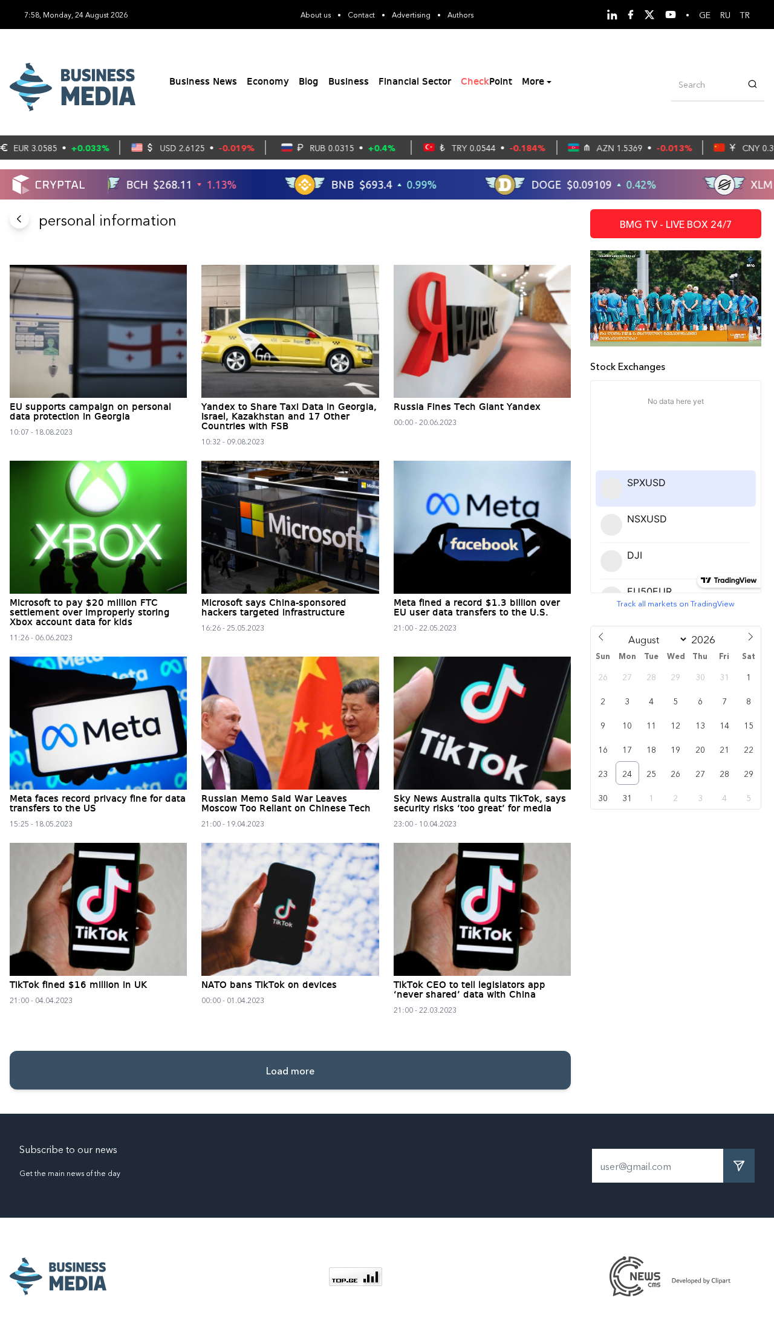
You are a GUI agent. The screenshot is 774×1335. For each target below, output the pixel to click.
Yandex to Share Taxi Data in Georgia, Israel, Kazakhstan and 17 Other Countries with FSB (289, 417)
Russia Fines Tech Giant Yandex (467, 407)
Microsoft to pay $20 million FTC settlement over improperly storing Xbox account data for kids (90, 613)
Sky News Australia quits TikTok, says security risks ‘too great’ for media (480, 804)
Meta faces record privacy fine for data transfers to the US (98, 804)
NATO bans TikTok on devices (269, 985)
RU (725, 14)
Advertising (411, 14)
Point (486, 82)
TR (745, 14)
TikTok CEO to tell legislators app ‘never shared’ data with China (469, 990)
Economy (268, 82)
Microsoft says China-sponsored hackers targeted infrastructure (273, 608)
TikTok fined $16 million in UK (78, 985)
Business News (203, 82)
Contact (361, 14)
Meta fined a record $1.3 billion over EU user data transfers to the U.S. (477, 608)
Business (348, 82)
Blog (309, 82)
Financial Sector (415, 82)
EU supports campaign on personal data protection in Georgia (90, 412)
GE (705, 14)
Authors (460, 14)
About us (316, 14)
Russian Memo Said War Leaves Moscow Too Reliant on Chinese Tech (286, 804)
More (533, 82)
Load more (290, 1070)
